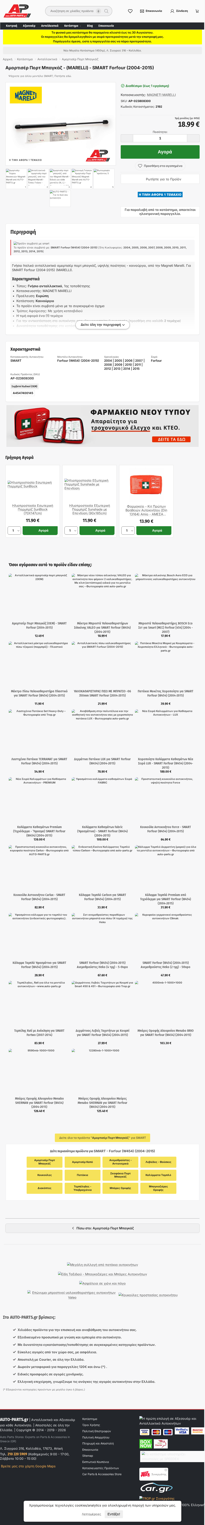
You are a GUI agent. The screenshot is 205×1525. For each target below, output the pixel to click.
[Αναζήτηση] (106, 11)
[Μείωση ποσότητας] (127, 138)
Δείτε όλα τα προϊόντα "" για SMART (102, 1137)
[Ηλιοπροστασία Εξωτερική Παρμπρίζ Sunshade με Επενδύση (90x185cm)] (89, 484)
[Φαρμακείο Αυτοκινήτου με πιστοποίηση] (102, 426)
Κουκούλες (44, 1175)
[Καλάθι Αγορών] (197, 11)
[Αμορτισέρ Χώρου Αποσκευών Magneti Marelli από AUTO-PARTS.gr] (61, 123)
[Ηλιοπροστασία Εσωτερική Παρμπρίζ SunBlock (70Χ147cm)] (32, 484)
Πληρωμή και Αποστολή (98, 1443)
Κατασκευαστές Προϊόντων (100, 1468)
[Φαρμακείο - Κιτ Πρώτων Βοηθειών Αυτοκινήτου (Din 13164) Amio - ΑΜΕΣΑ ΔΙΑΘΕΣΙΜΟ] (146, 485)
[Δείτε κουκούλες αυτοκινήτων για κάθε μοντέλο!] (148, 1295)
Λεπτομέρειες (91, 1514)
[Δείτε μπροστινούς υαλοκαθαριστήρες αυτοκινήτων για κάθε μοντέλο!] (72, 1295)
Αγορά (165, 151)
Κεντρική (11, 26)
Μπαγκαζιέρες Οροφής (159, 1188)
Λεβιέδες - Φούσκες (158, 1161)
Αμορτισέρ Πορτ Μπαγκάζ (45, 1162)
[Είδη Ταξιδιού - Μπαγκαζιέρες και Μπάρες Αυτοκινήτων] (102, 1274)
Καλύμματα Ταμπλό (158, 1175)
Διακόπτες (44, 1188)
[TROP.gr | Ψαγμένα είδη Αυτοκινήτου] (157, 1498)
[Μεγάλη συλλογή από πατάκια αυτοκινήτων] (102, 1264)
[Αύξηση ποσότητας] (193, 138)
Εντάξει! (114, 1514)
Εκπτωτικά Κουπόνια (95, 1462)
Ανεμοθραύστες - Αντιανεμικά (120, 1162)
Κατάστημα (71, 26)
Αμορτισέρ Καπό (82, 1161)
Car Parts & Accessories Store (102, 1474)
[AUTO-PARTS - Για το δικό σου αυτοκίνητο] (60, 198)
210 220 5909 (17, 1454)
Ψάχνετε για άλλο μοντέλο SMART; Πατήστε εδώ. (40, 76)
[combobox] (76, 11)
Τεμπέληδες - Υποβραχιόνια (82, 1188)
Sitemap (87, 1455)
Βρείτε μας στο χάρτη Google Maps (27, 1466)
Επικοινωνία (106, 26)
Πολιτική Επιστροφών (96, 1431)
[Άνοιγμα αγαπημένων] (130, 11)
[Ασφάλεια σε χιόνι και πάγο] (102, 1283)
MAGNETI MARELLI (161, 95)
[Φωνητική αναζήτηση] (98, 11)
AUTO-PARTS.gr (14, 1419)
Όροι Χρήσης (91, 1425)
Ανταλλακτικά (49, 26)
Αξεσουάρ (29, 26)
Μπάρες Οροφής (120, 1188)
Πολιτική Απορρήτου (95, 1437)
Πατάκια (82, 1175)
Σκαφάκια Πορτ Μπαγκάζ (120, 1175)
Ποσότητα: (160, 132)
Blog (90, 26)
